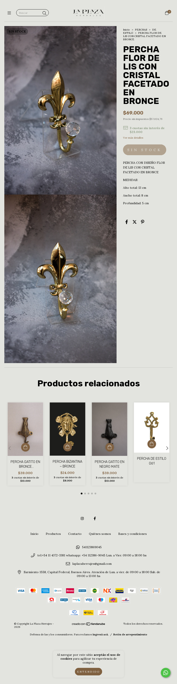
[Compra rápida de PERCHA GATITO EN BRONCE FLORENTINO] (25, 447)
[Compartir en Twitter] (134, 222)
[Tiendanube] (88, 625)
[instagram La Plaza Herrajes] (82, 518)
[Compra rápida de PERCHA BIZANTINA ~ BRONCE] (67, 447)
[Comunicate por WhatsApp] (166, 673)
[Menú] (10, 13)
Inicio (126, 29)
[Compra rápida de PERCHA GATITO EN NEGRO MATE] (109, 447)
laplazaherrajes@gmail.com (92, 564)
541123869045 (92, 547)
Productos (53, 534)
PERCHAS (141, 29)
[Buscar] (44, 13)
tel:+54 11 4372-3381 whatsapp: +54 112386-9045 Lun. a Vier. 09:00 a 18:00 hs (92, 555)
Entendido (88, 671)
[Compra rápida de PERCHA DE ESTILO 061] (151, 444)
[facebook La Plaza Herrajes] (95, 518)
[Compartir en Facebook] (126, 222)
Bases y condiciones (132, 534)
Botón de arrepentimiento (130, 634)
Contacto (75, 534)
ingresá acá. (101, 634)
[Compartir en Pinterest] (142, 222)
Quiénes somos (100, 534)
